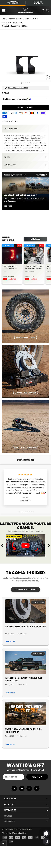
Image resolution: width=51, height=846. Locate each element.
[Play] (25, 545)
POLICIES (8, 816)
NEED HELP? (10, 810)
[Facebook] (14, 788)
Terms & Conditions (19, 833)
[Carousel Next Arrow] (49, 545)
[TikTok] (36, 788)
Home (4, 19)
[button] (25, 129)
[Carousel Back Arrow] (2, 545)
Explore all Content (25, 590)
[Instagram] (29, 788)
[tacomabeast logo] (25, 10)
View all (35, 239)
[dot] (23, 554)
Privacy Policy (7, 833)
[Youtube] (22, 788)
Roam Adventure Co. (12, 22)
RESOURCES (10, 798)
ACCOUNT (9, 804)
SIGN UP (37, 776)
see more (8, 206)
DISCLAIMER (9, 821)
